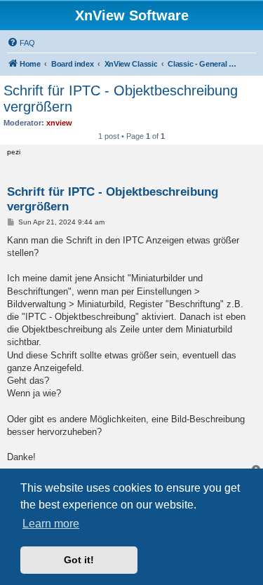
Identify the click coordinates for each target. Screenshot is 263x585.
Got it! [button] (79, 559)
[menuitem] (21, 42)
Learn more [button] (50, 524)
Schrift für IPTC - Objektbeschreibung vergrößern (121, 98)
